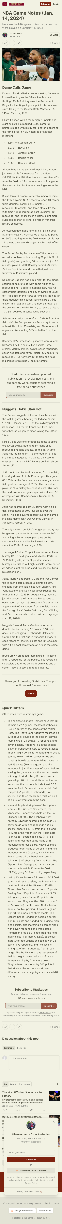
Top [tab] (5, 1084)
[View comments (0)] (12, 43)
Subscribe (45, 4)
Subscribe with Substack (33, 1170)
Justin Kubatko (16, 33)
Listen (56, 35)
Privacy (30, 1203)
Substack (16, 1217)
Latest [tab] (13, 1084)
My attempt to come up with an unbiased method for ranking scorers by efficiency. (22, 1101)
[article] (31, 1101)
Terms (38, 1203)
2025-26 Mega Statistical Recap (22, 1116)
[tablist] (14, 1048)
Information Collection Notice (36, 1180)
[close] (53, 1121)
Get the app (45, 1210)
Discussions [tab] (24, 1084)
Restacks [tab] (21, 1048)
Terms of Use (44, 1177)
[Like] (5, 43)
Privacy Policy (31, 1183)
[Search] (57, 1084)
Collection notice (51, 1203)
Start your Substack (23, 1210)
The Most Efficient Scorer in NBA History (22, 1094)
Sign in (56, 4)
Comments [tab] (9, 1048)
